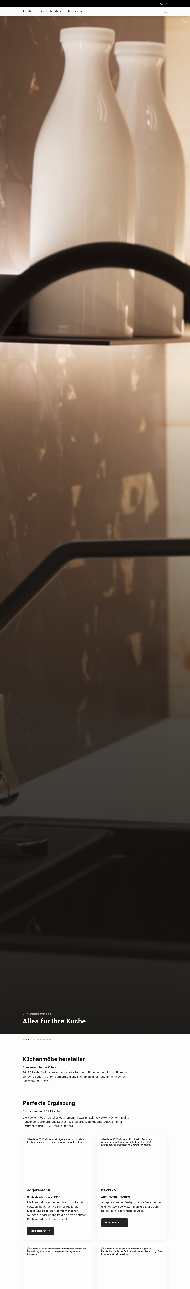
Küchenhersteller (51, 11)
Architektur (74, 11)
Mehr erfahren (38, 1231)
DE (166, 3)
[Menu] (165, 11)
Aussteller (29, 11)
